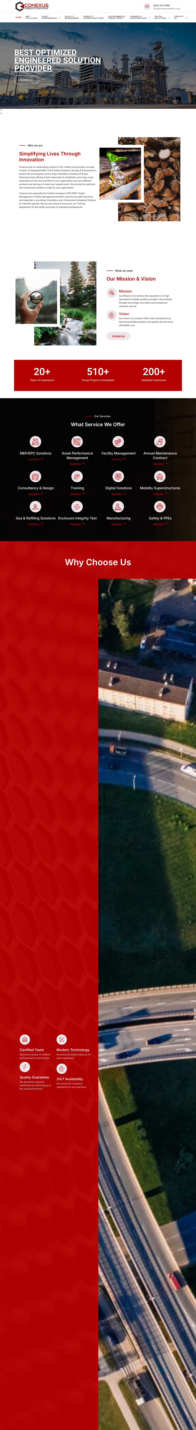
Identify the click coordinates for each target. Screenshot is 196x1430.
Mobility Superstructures (94, 17)
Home (18, 17)
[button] (98, 110)
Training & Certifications (138, 17)
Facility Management (72, 17)
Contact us (179, 17)
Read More (34, 459)
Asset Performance (49, 17)
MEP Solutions (31, 17)
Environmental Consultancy (117, 17)
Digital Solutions (160, 17)
